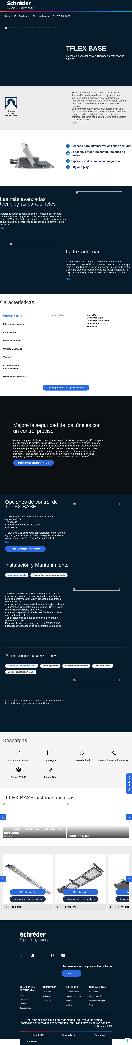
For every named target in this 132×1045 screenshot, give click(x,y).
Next (129, 817)
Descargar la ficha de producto (28, 899)
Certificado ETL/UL (96, 323)
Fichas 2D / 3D (18, 777)
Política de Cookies (68, 1020)
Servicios (23, 1004)
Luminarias (43, 16)
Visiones (46, 996)
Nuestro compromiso (74, 996)
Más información (27, 892)
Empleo (69, 1000)
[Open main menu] (128, 5)
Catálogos (50, 760)
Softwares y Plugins (97, 1000)
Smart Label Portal (96, 996)
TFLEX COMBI (68, 907)
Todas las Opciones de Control (25, 549)
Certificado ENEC (95, 318)
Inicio (7, 16)
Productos (24, 16)
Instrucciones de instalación (113, 760)
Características (69, 1035)
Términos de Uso (92, 1020)
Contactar (71, 973)
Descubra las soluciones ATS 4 (33, 463)
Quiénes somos (72, 992)
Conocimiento (48, 1000)
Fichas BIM (50, 777)
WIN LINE (75, 1023)
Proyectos (32, 1042)
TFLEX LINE (13, 907)
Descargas (100, 1035)
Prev (3, 817)
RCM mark (92, 326)
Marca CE (91, 315)
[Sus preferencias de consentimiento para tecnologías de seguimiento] (127, 1040)
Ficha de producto (18, 760)
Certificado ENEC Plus (98, 321)
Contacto (69, 1005)
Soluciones (24, 995)
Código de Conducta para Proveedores (44, 1023)
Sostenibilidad (82, 760)
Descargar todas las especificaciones (66, 388)
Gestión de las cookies (96, 1023)
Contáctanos (129, 783)
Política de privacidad (41, 1020)
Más (74, 123)
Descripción (38, 1035)
